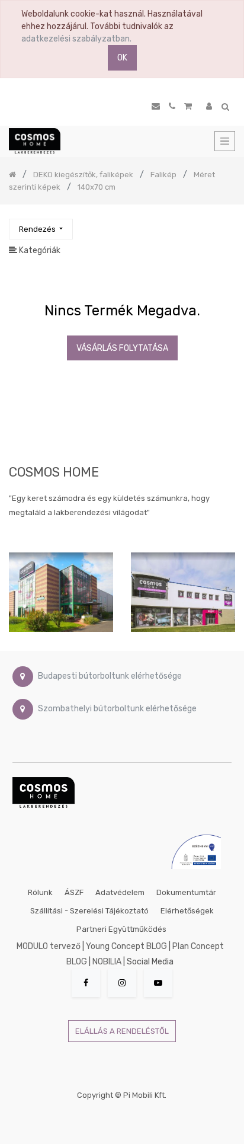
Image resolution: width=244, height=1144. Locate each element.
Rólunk (40, 892)
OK (122, 58)
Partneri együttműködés (121, 929)
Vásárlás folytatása (122, 348)
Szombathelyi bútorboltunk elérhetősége (117, 709)
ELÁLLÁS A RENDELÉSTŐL (122, 1031)
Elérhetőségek (187, 910)
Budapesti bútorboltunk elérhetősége (110, 676)
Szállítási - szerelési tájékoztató (89, 910)
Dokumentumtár (186, 892)
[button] (41, 229)
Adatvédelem (120, 892)
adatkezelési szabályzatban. (76, 39)
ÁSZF (74, 892)
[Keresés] (225, 224)
